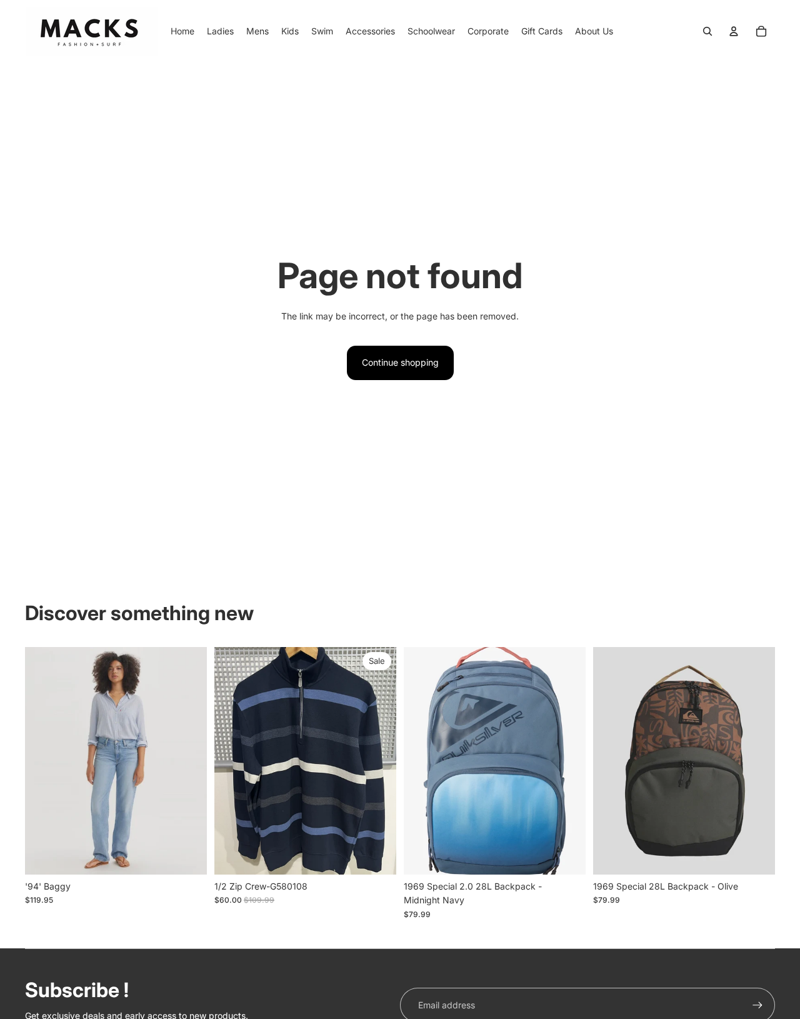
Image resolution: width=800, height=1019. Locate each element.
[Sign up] (757, 1005)
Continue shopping (400, 362)
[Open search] (707, 31)
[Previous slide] (422, 760)
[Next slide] (567, 760)
